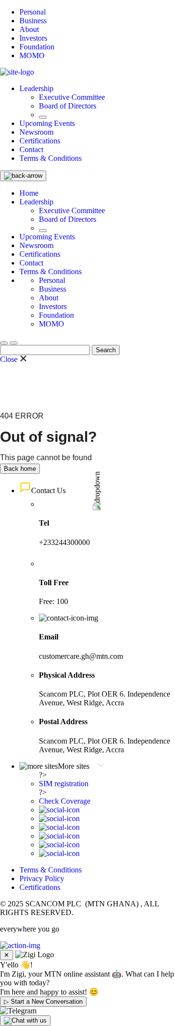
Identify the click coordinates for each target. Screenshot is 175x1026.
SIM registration (63, 783)
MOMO (32, 55)
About (29, 29)
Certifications (39, 141)
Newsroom (36, 132)
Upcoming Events (47, 123)
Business (33, 20)
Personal (32, 12)
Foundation (36, 47)
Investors (33, 38)
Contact (31, 149)
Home (28, 193)
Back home (20, 468)
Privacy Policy (41, 878)
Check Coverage (64, 801)
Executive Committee (72, 97)
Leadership (36, 88)
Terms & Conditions (50, 158)
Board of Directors (67, 106)
